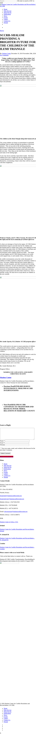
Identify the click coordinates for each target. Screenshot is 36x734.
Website (2, 445)
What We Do (7, 12)
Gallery (6, 19)
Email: (2, 496)
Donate (6, 22)
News (5, 16)
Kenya (2, 30)
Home (5, 9)
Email (2, 443)
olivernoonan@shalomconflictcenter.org (15, 511)
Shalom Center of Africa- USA (9, 522)
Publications (7, 14)
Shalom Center (6, 53)
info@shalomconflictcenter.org (13, 496)
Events (6, 17)
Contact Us (7, 21)
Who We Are (7, 11)
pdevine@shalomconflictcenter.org (14, 499)
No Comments (4, 55)
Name (2, 441)
